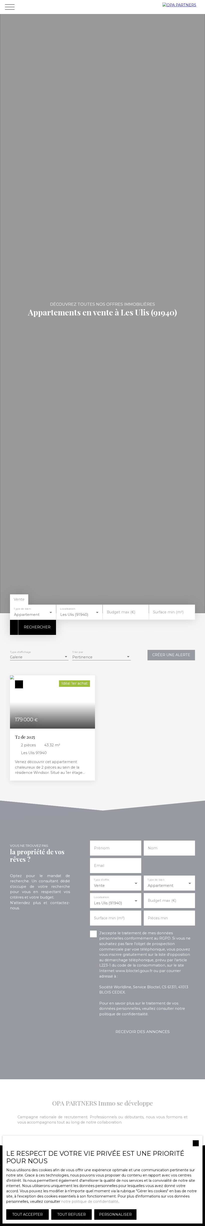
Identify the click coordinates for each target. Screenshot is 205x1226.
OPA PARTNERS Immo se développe (102, 1103)
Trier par (77, 652)
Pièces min (158, 918)
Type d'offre (101, 880)
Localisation (67, 609)
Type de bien (22, 609)
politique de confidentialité (123, 1014)
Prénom (102, 848)
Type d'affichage (20, 652)
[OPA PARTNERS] (182, 7)
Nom (152, 848)
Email (99, 865)
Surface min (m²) (168, 612)
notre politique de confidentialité (89, 1201)
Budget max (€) (121, 612)
